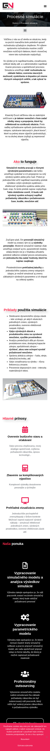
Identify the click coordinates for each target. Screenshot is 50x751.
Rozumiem (25, 739)
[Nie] (46, 737)
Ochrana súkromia (25, 745)
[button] (45, 6)
